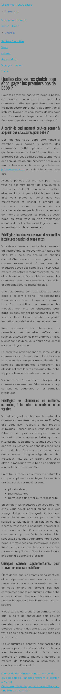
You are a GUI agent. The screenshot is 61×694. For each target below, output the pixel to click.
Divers (5, 71)
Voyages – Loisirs (11, 65)
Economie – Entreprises (16, 4)
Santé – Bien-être (12, 41)
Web (4, 47)
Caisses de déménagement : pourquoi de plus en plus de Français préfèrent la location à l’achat (30, 678)
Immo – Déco (10, 26)
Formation (11, 11)
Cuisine (6, 53)
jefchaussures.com (13, 169)
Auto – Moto (9, 59)
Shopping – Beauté (13, 20)
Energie (10, 32)
